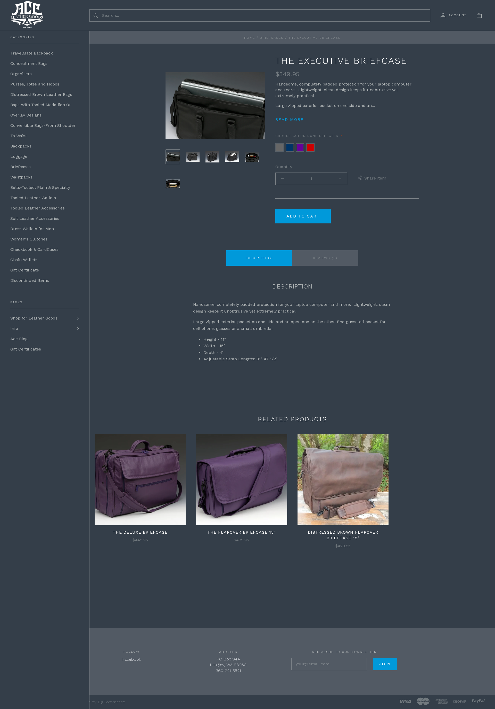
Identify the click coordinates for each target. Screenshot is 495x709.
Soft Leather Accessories (34, 218)
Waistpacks (21, 177)
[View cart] (479, 15)
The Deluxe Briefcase (140, 532)
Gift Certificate (24, 270)
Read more (289, 119)
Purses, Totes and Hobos (34, 84)
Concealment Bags (28, 63)
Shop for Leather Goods (33, 318)
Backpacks (20, 146)
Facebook (131, 659)
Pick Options (140, 471)
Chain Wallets (23, 259)
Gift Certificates (25, 349)
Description (259, 258)
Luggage (18, 156)
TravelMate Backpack (31, 53)
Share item (375, 178)
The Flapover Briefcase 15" (241, 532)
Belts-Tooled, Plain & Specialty (40, 187)
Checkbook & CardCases (34, 249)
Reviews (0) (325, 258)
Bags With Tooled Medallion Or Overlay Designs (40, 110)
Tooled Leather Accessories (37, 208)
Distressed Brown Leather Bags (41, 94)
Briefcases (20, 166)
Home (249, 38)
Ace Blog (19, 338)
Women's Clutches (28, 239)
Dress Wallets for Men (32, 228)
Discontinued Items (29, 280)
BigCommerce (111, 701)
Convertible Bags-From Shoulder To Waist (43, 130)
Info (14, 328)
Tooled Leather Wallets (33, 197)
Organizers (21, 73)
